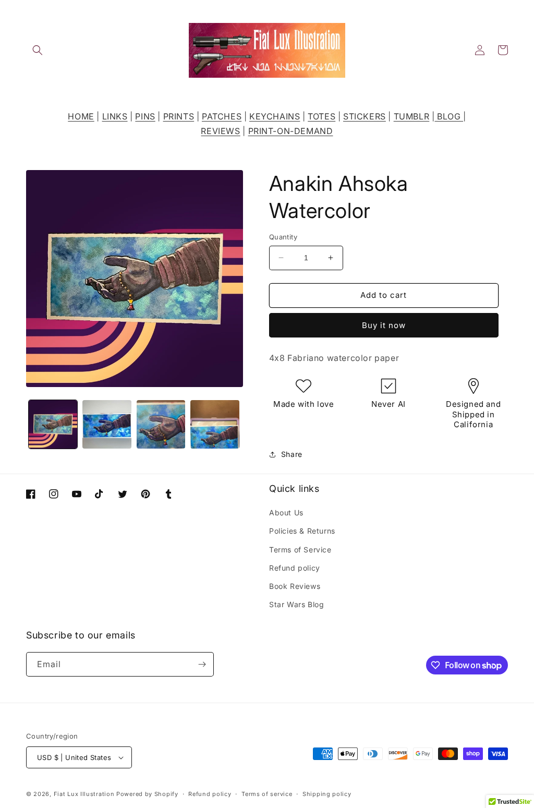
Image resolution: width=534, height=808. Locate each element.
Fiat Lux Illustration (84, 794)
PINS (145, 116)
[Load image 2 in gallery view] (106, 424)
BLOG (448, 116)
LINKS (115, 116)
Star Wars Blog (296, 604)
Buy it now (384, 325)
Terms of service (266, 794)
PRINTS (179, 116)
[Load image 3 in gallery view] (161, 424)
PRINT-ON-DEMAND (290, 131)
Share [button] (291, 454)
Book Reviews (294, 586)
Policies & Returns (302, 530)
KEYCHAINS (274, 116)
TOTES (321, 116)
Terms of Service (300, 549)
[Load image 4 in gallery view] (214, 424)
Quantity (283, 237)
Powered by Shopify (147, 794)
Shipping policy (326, 794)
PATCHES (221, 116)
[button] (37, 50)
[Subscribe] (201, 664)
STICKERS (364, 116)
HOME (81, 116)
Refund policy (294, 567)
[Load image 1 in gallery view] (53, 424)
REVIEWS (220, 131)
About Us (286, 512)
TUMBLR (412, 116)
